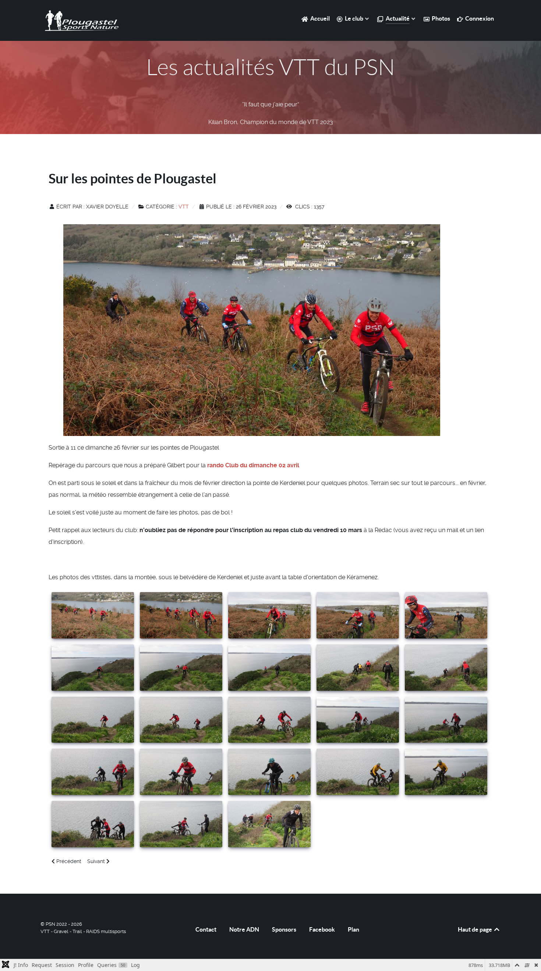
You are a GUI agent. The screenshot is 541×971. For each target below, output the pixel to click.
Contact (205, 929)
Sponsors (284, 929)
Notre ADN (244, 929)
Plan (353, 929)
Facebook (322, 929)
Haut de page (475, 929)
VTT (183, 207)
